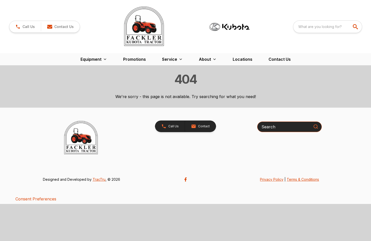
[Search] (315, 126)
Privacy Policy (271, 179)
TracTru (99, 179)
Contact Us (280, 59)
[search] (356, 27)
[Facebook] (185, 179)
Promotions (134, 59)
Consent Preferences (35, 198)
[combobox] (327, 27)
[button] (25, 26)
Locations (242, 59)
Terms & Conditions (303, 179)
